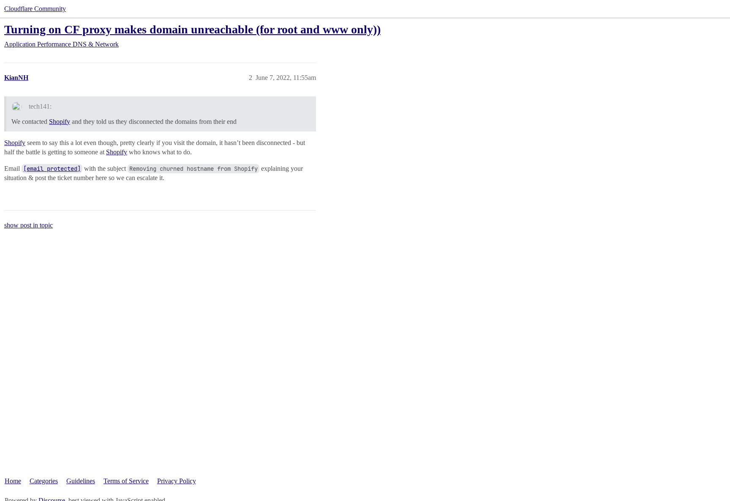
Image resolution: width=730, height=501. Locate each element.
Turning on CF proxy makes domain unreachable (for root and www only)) (192, 29)
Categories (44, 481)
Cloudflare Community (35, 8)
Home (13, 481)
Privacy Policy (176, 481)
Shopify (59, 121)
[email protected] (52, 168)
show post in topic (28, 225)
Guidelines (80, 481)
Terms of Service (126, 481)
